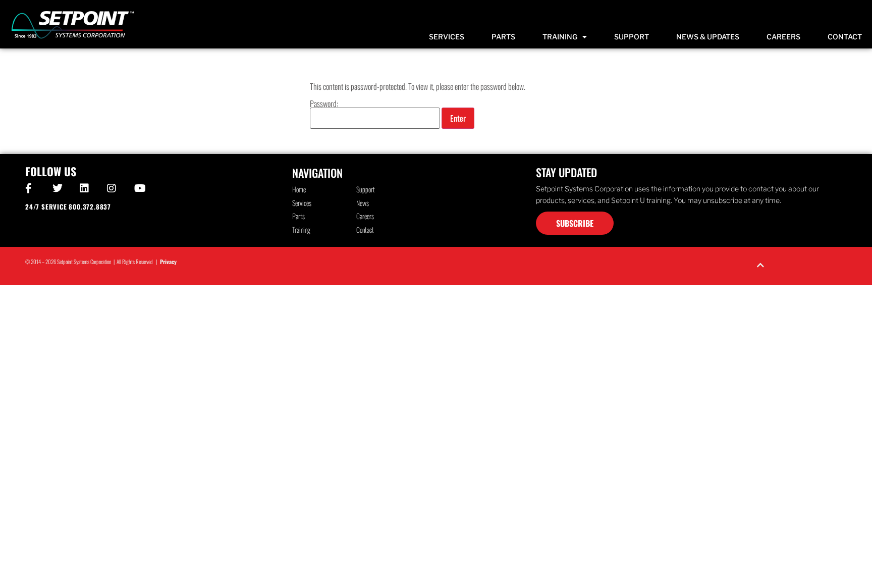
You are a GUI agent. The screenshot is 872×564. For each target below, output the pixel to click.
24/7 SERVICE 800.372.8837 (68, 206)
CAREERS (783, 36)
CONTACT (845, 36)
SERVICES (446, 36)
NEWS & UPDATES (707, 36)
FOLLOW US (50, 171)
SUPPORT (631, 36)
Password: (324, 104)
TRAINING (559, 36)
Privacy (168, 262)
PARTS (503, 36)
